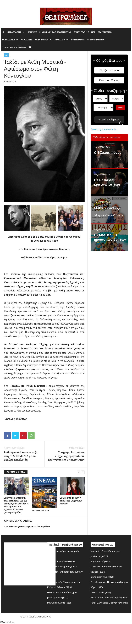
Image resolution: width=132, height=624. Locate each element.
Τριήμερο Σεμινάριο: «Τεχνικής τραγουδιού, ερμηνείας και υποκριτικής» (66, 456)
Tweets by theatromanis (103, 129)
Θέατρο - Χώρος (109, 80)
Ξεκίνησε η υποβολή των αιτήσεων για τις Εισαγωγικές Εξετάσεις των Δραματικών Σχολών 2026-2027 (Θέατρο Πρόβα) (16, 505)
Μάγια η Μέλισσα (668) (59, 602)
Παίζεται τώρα (109, 70)
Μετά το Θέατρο (43, 39)
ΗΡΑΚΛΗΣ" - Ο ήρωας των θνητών (110, 237)
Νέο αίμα (60, 39)
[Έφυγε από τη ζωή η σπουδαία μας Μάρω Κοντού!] (72, 486)
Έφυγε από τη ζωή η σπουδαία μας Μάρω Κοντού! (71, 500)
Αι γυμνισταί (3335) (100, 561)
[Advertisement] (111, 270)
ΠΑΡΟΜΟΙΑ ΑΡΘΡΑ (16, 472)
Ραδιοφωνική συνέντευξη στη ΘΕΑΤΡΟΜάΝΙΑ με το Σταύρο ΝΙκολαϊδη (20, 456)
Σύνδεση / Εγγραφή (10, 2)
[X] (15, 435)
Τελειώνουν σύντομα (14, 47)
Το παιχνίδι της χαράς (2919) (62, 566)
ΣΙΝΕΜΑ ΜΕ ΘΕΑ (40, 510)
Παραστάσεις (14, 32)
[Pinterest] (23, 435)
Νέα (93, 32)
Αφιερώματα (78, 39)
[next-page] (83, 472)
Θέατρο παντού (95, 39)
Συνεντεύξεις (81, 32)
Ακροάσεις (26, 39)
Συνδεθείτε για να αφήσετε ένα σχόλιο (27, 526)
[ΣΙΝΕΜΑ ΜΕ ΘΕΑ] (44, 492)
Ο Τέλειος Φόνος (107, 152)
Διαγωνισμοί (105, 32)
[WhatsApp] (31, 435)
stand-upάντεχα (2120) (102, 576)
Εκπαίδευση (8, 39)
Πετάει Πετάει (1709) (101, 592)
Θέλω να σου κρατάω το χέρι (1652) (109, 597)
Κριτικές (32, 32)
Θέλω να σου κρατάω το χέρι (107, 182)
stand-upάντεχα (107, 207)
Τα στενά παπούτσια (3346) (61, 561)
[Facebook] (7, 435)
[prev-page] (78, 472)
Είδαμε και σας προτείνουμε (55, 32)
